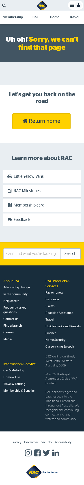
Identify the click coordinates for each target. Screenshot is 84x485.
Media (7, 339)
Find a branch (12, 325)
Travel (49, 319)
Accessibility (63, 442)
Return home (44, 121)
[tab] (12, 17)
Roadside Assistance (59, 312)
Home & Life (11, 377)
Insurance (52, 299)
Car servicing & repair (59, 346)
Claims (49, 306)
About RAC (11, 281)
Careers (8, 332)
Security (46, 442)
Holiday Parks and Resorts (63, 326)
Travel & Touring (14, 384)
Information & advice (19, 364)
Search (70, 254)
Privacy (16, 442)
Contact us (10, 319)
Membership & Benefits (18, 390)
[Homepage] (42, 471)
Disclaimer (31, 442)
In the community (15, 294)
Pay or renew (54, 292)
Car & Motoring (13, 370)
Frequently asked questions (14, 310)
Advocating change (16, 287)
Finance (50, 333)
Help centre (11, 301)
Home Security (55, 339)
